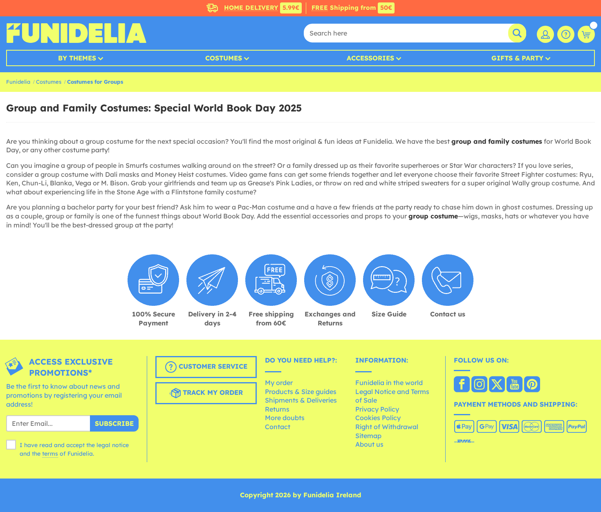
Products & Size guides (300, 391)
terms (50, 453)
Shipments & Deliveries (301, 400)
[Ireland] (462, 385)
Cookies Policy (378, 418)
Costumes (223, 58)
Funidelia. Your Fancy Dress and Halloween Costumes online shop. (76, 33)
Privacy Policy (377, 409)
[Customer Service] (565, 34)
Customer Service (212, 367)
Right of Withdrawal (386, 427)
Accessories (370, 58)
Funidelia (18, 81)
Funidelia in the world (389, 382)
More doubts (285, 418)
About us (369, 444)
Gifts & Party (517, 58)
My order (279, 382)
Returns (277, 409)
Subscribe (114, 423)
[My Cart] (586, 34)
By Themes (77, 58)
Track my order (212, 393)
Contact (277, 427)
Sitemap (368, 436)
